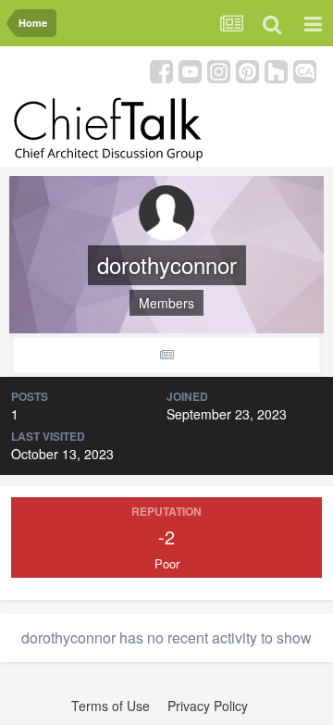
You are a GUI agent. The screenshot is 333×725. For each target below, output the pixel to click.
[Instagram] (218, 70)
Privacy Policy (207, 705)
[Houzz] (276, 70)
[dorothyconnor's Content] (166, 355)
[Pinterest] (247, 70)
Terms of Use (110, 705)
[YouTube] (190, 70)
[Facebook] (161, 70)
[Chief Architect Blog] (304, 70)
